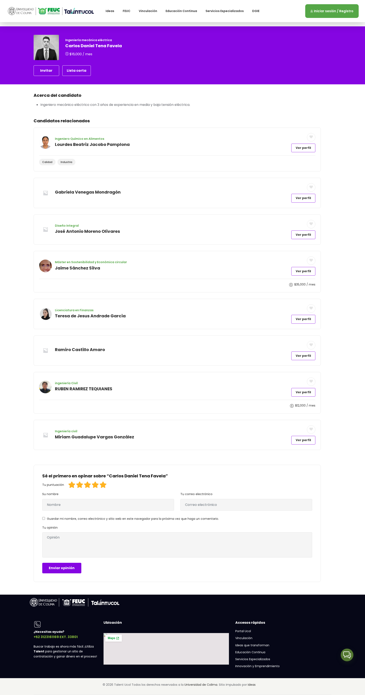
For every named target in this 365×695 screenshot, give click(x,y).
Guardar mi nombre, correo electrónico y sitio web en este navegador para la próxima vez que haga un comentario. (133, 519)
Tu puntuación (53, 485)
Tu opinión (50, 527)
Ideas (110, 11)
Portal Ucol (243, 631)
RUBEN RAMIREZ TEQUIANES (83, 389)
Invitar (46, 70)
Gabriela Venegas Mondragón (88, 192)
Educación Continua (181, 11)
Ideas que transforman (252, 645)
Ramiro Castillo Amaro (80, 350)
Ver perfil (303, 148)
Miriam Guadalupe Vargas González (94, 437)
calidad (47, 162)
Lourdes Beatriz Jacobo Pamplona (92, 144)
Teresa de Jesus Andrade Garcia (90, 316)
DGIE (255, 11)
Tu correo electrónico (196, 494)
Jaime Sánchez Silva (77, 268)
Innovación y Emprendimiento (257, 666)
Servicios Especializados (225, 11)
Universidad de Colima (200, 685)
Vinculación (148, 11)
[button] (347, 655)
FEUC (126, 11)
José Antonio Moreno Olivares (87, 231)
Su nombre (50, 494)
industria (66, 162)
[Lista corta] (311, 137)
